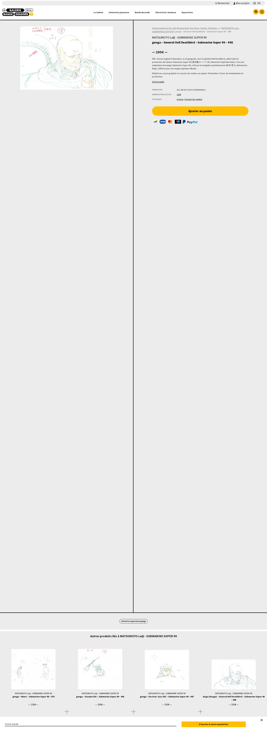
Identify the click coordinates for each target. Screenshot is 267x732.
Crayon (180, 99)
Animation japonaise (119, 12)
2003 (179, 94)
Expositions (187, 12)
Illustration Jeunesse (165, 12)
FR (254, 3)
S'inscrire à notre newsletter (213, 724)
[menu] (262, 12)
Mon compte (242, 3)
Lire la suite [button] (158, 81)
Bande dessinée (142, 12)
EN (259, 3)
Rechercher (223, 3)
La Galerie (98, 12)
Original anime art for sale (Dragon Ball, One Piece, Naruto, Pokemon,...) (186, 28)
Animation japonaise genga (133, 621)
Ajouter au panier (200, 111)
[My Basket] (256, 12)
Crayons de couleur (193, 99)
